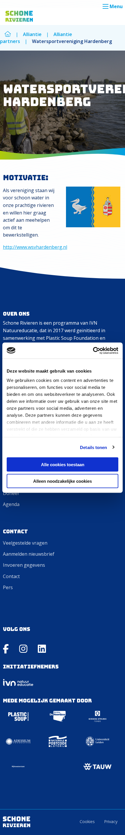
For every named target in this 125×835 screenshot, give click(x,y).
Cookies (87, 821)
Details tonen (93, 447)
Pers (8, 587)
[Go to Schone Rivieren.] (8, 34)
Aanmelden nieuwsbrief (28, 554)
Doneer (11, 493)
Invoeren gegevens (24, 565)
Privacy (110, 821)
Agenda (11, 504)
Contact (11, 576)
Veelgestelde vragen (25, 543)
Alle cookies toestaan (62, 464)
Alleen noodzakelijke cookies (62, 480)
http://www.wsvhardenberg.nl (35, 247)
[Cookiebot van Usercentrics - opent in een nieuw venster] (92, 350)
